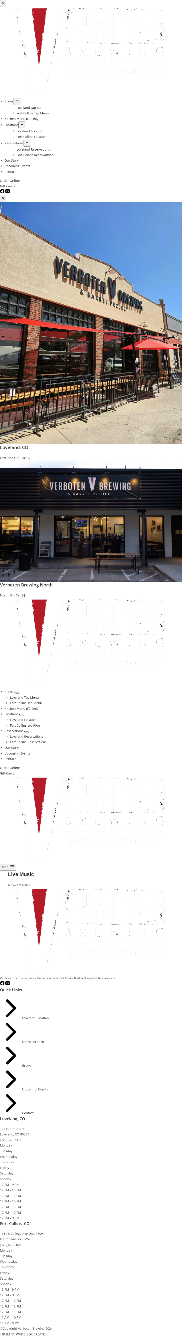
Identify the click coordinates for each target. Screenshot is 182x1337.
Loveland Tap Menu (24, 697)
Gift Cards (7, 773)
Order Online (10, 768)
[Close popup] (3, 198)
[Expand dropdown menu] (17, 693)
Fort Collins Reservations (28, 742)
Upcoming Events (17, 753)
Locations (11, 714)
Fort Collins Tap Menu (26, 703)
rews (27, 1065)
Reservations (14, 731)
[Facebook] (2, 984)
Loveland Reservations (26, 736)
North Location (33, 1042)
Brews (9, 692)
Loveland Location (23, 720)
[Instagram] (7, 984)
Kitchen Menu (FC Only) (21, 708)
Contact (10, 759)
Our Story (11, 747)
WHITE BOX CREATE (30, 1334)
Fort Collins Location (25, 725)
